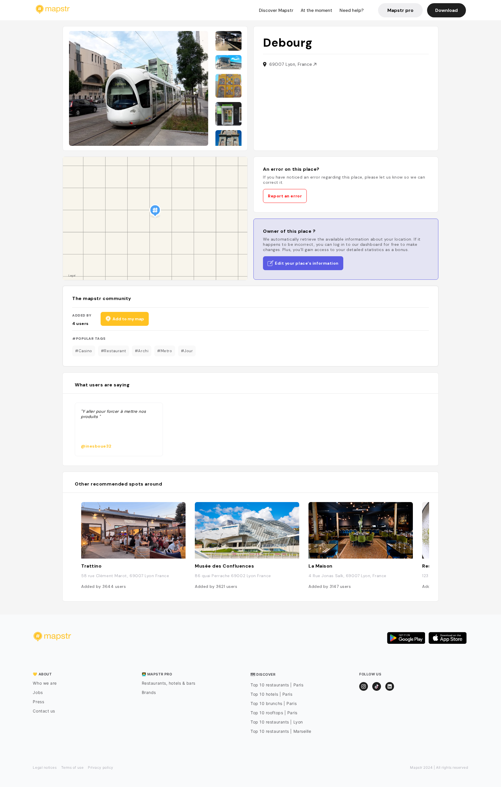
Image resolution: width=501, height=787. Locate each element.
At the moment (316, 10)
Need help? (352, 10)
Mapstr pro (400, 10)
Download (446, 10)
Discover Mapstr (276, 10)
